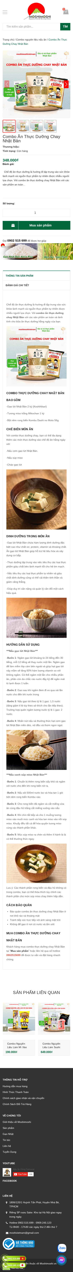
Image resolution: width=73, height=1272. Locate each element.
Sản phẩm (8, 1128)
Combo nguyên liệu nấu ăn (31, 39)
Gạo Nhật (8, 1134)
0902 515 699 (17, 240)
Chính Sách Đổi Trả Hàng (17, 1104)
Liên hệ (7, 1146)
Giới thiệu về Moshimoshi (17, 1122)
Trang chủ (8, 39)
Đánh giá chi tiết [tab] (17, 285)
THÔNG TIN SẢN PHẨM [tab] (19, 275)
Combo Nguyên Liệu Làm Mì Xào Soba (17, 1047)
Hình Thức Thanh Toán (16, 1092)
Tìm (65, 26)
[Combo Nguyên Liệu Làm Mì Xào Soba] (19, 1018)
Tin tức (6, 1140)
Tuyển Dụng (9, 1151)
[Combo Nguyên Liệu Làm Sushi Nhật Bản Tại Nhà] (54, 1018)
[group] (36, 84)
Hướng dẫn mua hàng (15, 1086)
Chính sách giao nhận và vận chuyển (23, 1098)
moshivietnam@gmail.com (24, 1232)
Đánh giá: (8, 164)
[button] (66, 84)
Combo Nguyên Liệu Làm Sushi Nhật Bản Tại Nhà (53, 1047)
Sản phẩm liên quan (36, 992)
